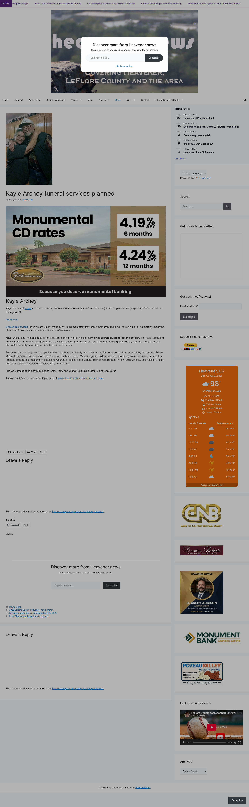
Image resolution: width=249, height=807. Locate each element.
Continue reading (124, 66)
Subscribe (154, 57)
